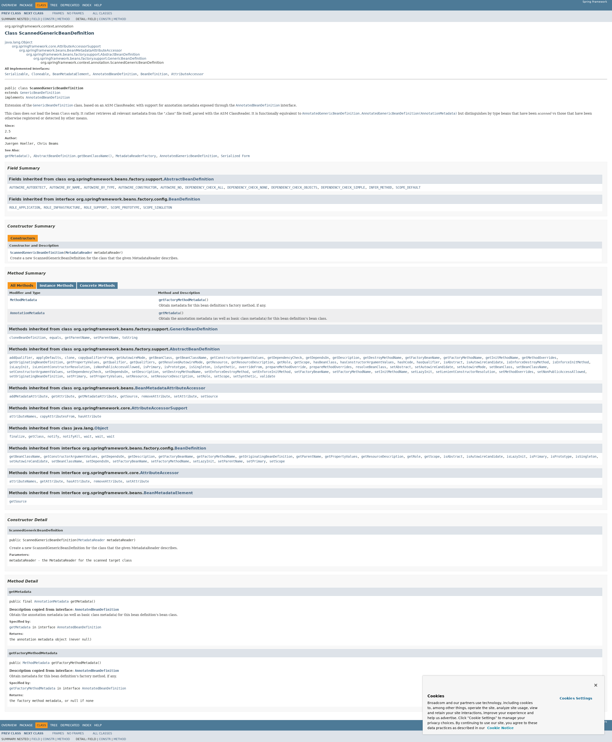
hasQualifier (428, 362)
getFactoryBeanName (422, 358)
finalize (17, 436)
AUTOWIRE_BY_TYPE (99, 187)
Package (26, 5)
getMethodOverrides (539, 358)
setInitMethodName (391, 372)
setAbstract (400, 367)
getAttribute (62, 396)
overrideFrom (250, 367)
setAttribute (185, 396)
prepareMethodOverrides (331, 367)
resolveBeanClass (370, 367)
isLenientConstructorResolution (61, 367)
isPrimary (151, 367)
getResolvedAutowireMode (180, 362)
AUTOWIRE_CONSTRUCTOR (137, 187)
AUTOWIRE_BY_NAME (64, 187)
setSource (209, 396)
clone (69, 358)
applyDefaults (48, 358)
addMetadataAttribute (28, 396)
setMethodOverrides (516, 372)
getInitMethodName (502, 358)
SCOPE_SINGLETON (157, 207)
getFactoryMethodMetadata (182, 300)
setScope (221, 376)
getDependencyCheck (285, 358)
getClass (36, 436)
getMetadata (169, 313)
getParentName (77, 337)
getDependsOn (317, 358)
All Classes (102, 13)
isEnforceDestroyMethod (528, 362)
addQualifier (20, 358)
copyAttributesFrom (57, 416)
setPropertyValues (106, 376)
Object (101, 428)
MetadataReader (79, 252)
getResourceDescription (252, 362)
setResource (136, 376)
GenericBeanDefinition (40, 93)
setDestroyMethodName (181, 372)
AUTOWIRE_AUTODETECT (27, 187)
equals (55, 337)
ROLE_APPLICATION (24, 207)
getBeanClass (160, 358)
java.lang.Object (18, 42)
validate (267, 376)
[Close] (595, 685)
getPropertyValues (83, 362)
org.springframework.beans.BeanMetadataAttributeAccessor (70, 50)
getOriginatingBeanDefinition (36, 362)
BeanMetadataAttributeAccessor (170, 388)
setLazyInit (421, 372)
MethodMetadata (23, 300)
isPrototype (174, 367)
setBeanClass (500, 367)
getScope (302, 362)
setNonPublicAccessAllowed (561, 372)
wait (88, 436)
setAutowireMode (471, 367)
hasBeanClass (324, 362)
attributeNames (22, 416)
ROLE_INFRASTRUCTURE (62, 207)
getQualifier (114, 362)
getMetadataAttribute (97, 396)
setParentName (105, 337)
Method (63, 19)
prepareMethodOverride (286, 367)
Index (86, 5)
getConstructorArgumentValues (237, 358)
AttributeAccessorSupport (159, 408)
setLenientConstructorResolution (465, 372)
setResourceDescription (172, 376)
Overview (9, 5)
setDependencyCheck (84, 372)
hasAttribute (89, 416)
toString (129, 337)
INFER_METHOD (380, 187)
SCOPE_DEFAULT (408, 187)
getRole (283, 362)
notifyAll (71, 436)
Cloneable (40, 74)
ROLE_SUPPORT (95, 207)
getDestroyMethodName (382, 358)
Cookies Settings (576, 698)
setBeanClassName (531, 367)
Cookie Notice (500, 728)
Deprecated (69, 5)
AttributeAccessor (187, 74)
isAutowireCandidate (484, 362)
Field (36, 19)
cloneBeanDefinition (27, 337)
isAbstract (453, 362)
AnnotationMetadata (27, 313)
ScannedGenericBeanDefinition (37, 252)
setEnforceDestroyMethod (226, 372)
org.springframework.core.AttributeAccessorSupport (56, 46)
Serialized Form (235, 156)
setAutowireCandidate (434, 367)
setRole (203, 376)
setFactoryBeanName (311, 372)
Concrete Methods (97, 285)
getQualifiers (142, 362)
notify (53, 436)
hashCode (405, 362)
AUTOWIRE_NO (170, 187)
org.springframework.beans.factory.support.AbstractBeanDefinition (83, 54)
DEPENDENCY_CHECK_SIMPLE (343, 187)
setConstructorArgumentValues (36, 372)
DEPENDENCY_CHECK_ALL (204, 187)
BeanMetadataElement (71, 74)
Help (98, 5)
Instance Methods (56, 285)
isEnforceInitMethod (570, 362)
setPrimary (76, 376)
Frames (58, 13)
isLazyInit (18, 367)
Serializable (16, 74)
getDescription (346, 358)
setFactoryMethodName (352, 372)
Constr (49, 19)
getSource (128, 396)
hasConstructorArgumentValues (367, 362)
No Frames (75, 13)
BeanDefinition (154, 74)
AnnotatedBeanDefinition (115, 74)
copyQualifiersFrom (95, 358)
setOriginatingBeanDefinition (36, 376)
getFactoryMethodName (462, 358)
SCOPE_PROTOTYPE (125, 207)
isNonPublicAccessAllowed (116, 367)
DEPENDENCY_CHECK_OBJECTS (294, 187)
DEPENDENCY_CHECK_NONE (247, 187)
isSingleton (199, 367)
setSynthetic (244, 376)
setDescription (145, 372)
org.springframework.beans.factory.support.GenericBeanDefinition (89, 58)
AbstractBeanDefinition (189, 179)
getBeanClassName (191, 358)
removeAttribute (155, 396)
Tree (54, 5)
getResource (216, 362)
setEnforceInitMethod (271, 372)
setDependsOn (116, 372)
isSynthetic (224, 367)
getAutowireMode (130, 358)
